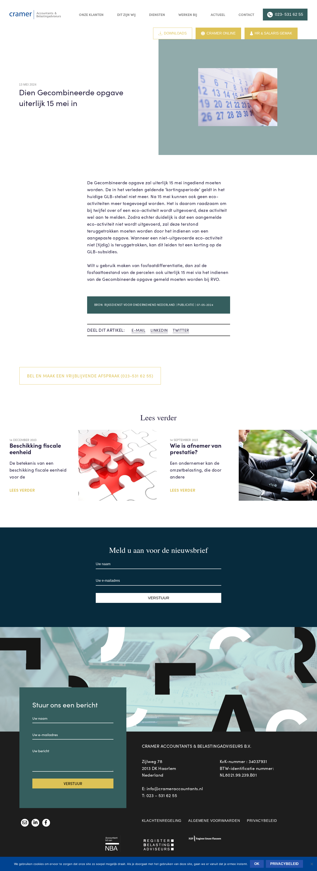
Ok (256, 864)
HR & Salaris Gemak (273, 33)
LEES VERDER (22, 490)
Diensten (157, 14)
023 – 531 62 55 (161, 795)
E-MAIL (138, 330)
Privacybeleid (262, 821)
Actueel (218, 14)
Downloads (175, 33)
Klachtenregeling (162, 821)
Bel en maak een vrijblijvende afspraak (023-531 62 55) (90, 375)
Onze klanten (91, 14)
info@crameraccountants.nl (175, 788)
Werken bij (187, 14)
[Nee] (311, 864)
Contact (246, 14)
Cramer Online (221, 33)
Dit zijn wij (126, 14)
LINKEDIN (159, 330)
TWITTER (181, 330)
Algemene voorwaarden (214, 821)
